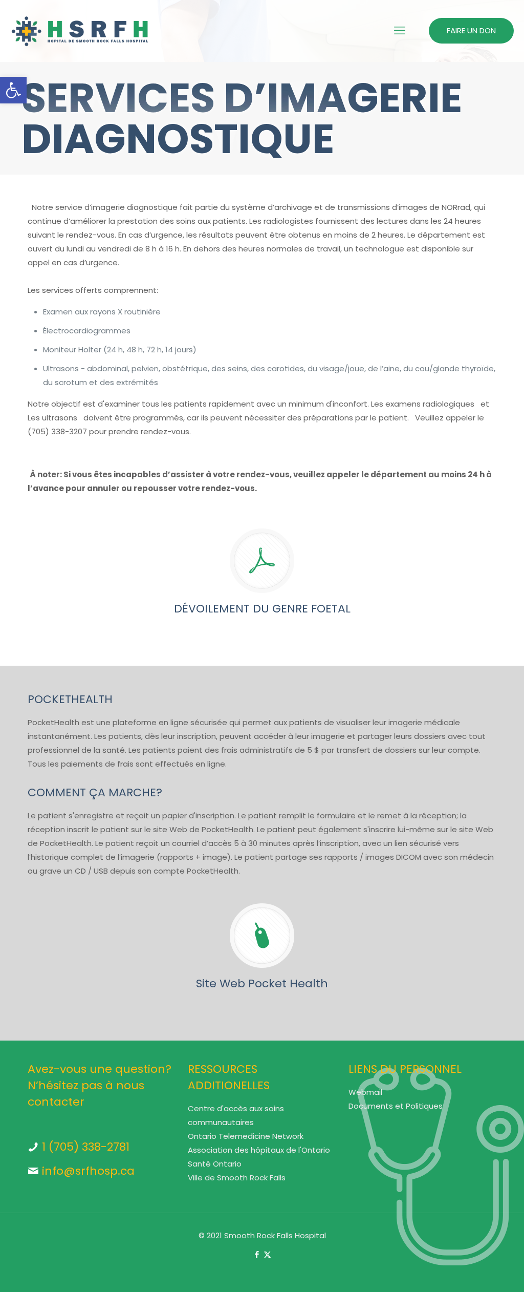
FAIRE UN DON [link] (471, 30)
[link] (13, 90)
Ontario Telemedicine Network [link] (245, 1136)
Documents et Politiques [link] (395, 1105)
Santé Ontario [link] (215, 1163)
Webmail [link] (365, 1092)
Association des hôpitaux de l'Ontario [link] (259, 1150)
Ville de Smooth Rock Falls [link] (237, 1177)
